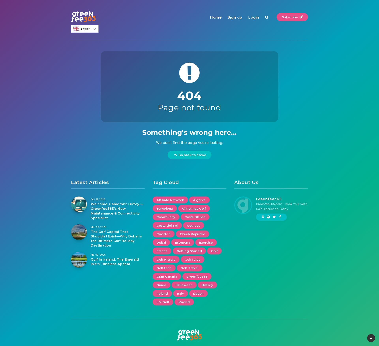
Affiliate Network (170, 200)
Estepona (182, 242)
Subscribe (290, 17)
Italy (180, 293)
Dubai (161, 242)
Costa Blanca (195, 217)
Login (253, 17)
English (85, 29)
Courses (193, 225)
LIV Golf (163, 302)
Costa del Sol (167, 225)
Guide (161, 285)
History (207, 285)
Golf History (166, 259)
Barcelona (165, 208)
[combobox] (85, 29)
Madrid (184, 302)
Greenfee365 (197, 276)
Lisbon (198, 293)
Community (166, 217)
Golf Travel (189, 268)
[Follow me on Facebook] (280, 217)
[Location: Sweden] (263, 217)
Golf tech (164, 268)
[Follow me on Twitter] (274, 217)
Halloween (184, 285)
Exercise (206, 242)
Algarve (199, 200)
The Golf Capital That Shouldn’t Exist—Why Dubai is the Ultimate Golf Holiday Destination (116, 239)
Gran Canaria (167, 276)
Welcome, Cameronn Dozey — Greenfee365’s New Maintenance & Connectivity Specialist (117, 211)
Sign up (235, 17)
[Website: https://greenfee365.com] (268, 217)
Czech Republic (192, 234)
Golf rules (192, 259)
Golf (214, 251)
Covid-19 (164, 234)
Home (216, 17)
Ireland (162, 293)
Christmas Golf (194, 208)
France (162, 251)
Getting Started (189, 251)
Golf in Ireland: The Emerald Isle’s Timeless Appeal (115, 262)
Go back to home (191, 155)
